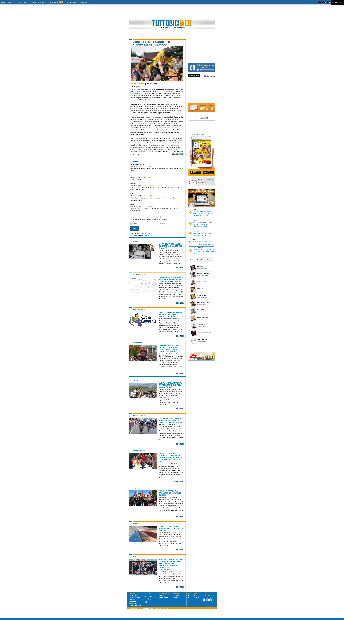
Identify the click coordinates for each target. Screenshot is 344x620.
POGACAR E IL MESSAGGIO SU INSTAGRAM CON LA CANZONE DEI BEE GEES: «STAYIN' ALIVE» (203, 213)
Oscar (149, 599)
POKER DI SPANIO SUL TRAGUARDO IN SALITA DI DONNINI (170, 493)
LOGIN (134, 228)
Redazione (132, 599)
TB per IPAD (133, 596)
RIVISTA (10, 2)
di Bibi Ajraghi (135, 86)
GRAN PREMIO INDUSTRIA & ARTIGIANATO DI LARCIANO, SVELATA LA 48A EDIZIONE (171, 279)
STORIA (135, 241)
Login (336, 2)
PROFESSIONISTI (137, 83)
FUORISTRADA (138, 343)
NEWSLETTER (83, 2)
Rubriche (192, 260)
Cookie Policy (133, 603)
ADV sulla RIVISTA (193, 597)
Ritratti (150, 596)
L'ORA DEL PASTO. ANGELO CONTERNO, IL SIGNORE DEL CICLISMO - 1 (171, 246)
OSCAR (44, 2)
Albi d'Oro (151, 602)
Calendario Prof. (163, 597)
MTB (134, 557)
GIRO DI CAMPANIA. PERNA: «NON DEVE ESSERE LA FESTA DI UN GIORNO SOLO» (171, 314)
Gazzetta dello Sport (136, 93)
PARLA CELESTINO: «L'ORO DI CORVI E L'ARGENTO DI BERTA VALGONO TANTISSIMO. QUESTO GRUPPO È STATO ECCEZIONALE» (171, 564)
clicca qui (150, 233)
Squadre (161, 596)
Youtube (175, 597)
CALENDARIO (35, 2)
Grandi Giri (200, 260)
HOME (3, 2)
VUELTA (135, 380)
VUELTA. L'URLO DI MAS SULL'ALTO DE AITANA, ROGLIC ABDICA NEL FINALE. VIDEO (203, 251)
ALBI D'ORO (52, 2)
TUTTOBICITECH (71, 2)
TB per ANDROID (134, 597)
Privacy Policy (133, 601)
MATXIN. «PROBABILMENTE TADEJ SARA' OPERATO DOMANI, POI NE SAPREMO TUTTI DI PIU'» (202, 224)
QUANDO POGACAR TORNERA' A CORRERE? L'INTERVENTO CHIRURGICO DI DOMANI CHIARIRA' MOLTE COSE (171, 457)
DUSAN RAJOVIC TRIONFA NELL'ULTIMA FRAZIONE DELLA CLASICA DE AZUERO (171, 420)
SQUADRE (18, 2)
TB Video (176, 596)
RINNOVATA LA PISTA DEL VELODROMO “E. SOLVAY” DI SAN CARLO (171, 528)
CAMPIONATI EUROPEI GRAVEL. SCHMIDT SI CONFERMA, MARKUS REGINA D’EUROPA (168, 348)
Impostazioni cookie (135, 605)
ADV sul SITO (192, 596)
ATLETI (26, 2)
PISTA (135, 524)
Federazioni (209, 260)
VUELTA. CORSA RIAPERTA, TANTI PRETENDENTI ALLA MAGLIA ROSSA (170, 385)
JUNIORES (136, 488)
